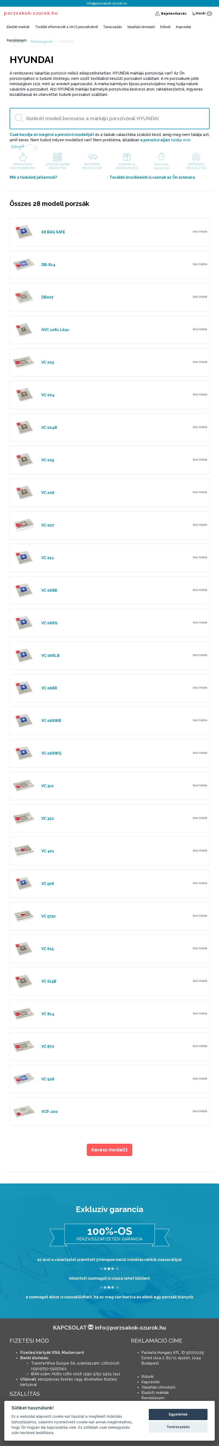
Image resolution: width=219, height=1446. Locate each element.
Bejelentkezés (173, 13)
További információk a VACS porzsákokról (66, 27)
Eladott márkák (18, 27)
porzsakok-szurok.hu (31, 13)
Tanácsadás (112, 27)
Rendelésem (17, 40)
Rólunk (165, 27)
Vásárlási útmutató (141, 27)
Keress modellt (109, 1150)
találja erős (165, 140)
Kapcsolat (183, 27)
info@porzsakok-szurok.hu (107, 3)
